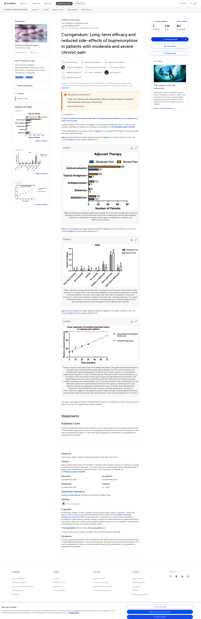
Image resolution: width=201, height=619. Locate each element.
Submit (135, 590)
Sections (35, 10)
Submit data (80, 3)
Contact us (136, 586)
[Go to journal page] (31, 33)
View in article (41, 141)
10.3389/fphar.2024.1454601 (123, 127)
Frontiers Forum (99, 578)
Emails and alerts (138, 582)
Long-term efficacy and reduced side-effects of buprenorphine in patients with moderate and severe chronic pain (99, 119)
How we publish (59, 590)
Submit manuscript (64, 3)
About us (23, 3)
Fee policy (15, 594)
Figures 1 (98, 131)
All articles (48, 3)
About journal (86, 10)
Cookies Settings (159, 607)
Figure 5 (107, 137)
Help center (136, 578)
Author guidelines (18, 578)
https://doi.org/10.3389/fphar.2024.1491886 (86, 28)
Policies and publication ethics (23, 586)
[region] (100, 611)
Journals (56, 586)
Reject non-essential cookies (160, 612)
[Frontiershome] (10, 3)
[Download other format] (159, 61)
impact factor (21, 52)
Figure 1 (64, 137)
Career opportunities (140, 594)
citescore (34, 52)
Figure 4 (64, 229)
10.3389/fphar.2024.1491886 (73, 472)
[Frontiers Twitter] (176, 576)
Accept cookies (160, 617)
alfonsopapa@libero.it (97, 528)
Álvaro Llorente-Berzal (70, 495)
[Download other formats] (186, 39)
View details (182, 21)
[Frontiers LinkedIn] (182, 576)
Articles (46, 10)
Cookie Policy (74, 612)
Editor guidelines (18, 590)
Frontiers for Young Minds (102, 586)
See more (65, 88)
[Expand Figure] (136, 148)
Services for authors (19, 582)
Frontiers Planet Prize (101, 590)
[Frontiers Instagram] (188, 576)
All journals (36, 3)
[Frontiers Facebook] (170, 576)
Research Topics (58, 10)
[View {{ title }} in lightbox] (31, 125)
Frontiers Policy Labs (100, 582)
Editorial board (73, 10)
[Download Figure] (132, 148)
